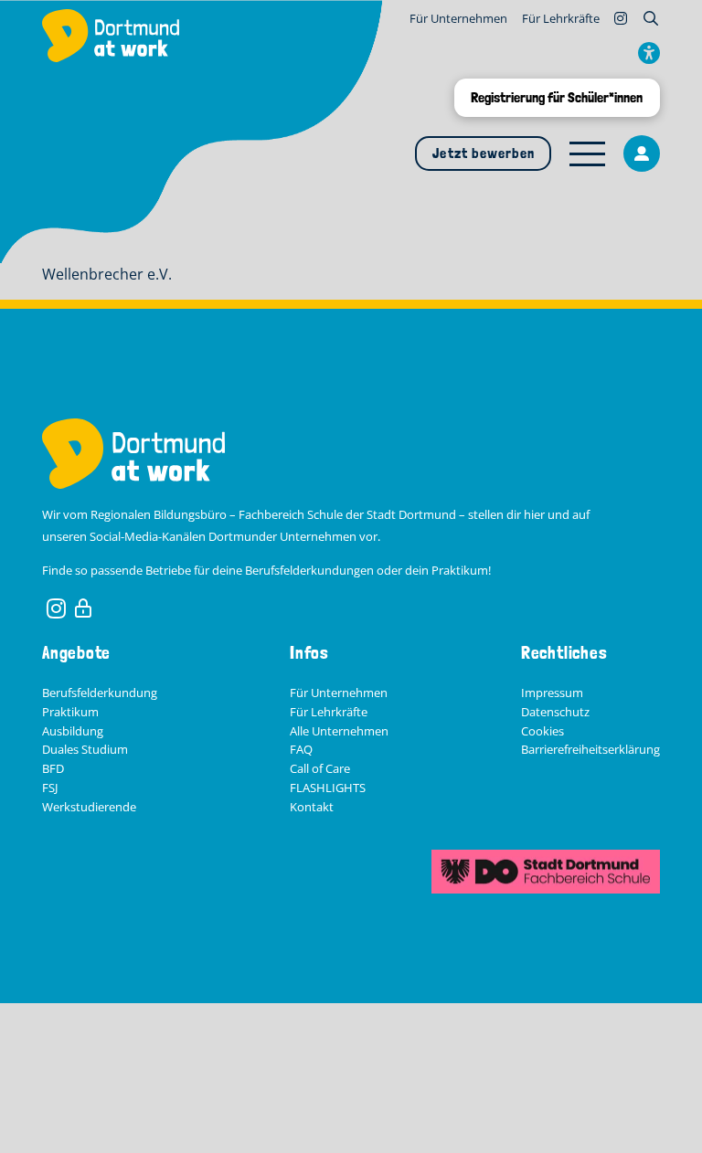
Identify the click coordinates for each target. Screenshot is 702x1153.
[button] (651, 18)
